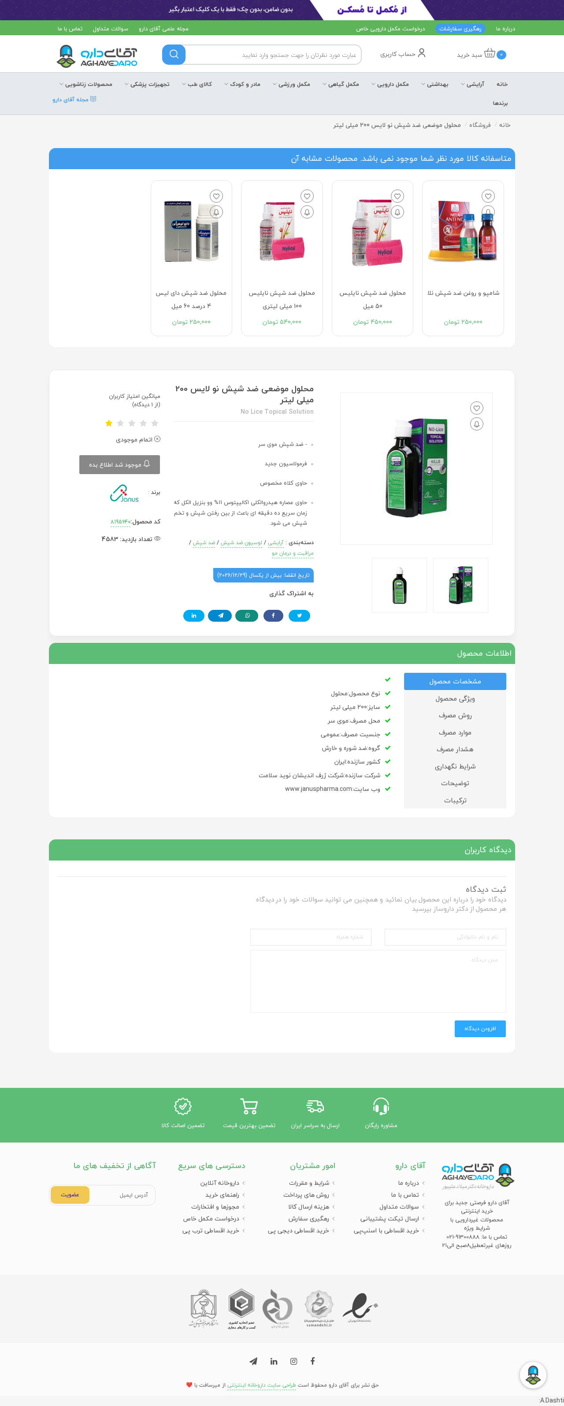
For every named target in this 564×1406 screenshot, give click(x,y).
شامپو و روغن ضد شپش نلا (463, 293)
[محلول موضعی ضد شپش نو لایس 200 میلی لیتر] (460, 585)
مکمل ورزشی (293, 84)
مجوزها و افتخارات (215, 1206)
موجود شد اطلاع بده (116, 464)
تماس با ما (70, 28)
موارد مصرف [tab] (455, 732)
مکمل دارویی (392, 84)
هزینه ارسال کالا (308, 1206)
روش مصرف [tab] (455, 715)
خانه (502, 84)
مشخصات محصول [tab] (455, 681)
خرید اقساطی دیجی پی (298, 1230)
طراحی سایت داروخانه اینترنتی (261, 1385)
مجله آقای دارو (71, 103)
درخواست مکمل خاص (211, 1218)
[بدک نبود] (131, 423)
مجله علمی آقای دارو (164, 28)
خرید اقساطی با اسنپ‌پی (386, 1230)
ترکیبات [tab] (455, 800)
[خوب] (143, 423)
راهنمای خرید (222, 1194)
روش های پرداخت (306, 1194)
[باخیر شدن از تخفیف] (488, 212)
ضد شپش (204, 542)
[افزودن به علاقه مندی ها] (488, 196)
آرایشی (474, 84)
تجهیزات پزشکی (149, 84)
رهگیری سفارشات (460, 28)
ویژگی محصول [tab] (455, 698)
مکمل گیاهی (343, 84)
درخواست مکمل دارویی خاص (390, 28)
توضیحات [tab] (455, 783)
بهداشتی (437, 84)
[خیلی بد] (109, 423)
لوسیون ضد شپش (241, 542)
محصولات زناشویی (87, 84)
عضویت (70, 1194)
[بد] (120, 423)
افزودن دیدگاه (480, 1028)
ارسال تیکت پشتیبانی (389, 1218)
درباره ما (505, 28)
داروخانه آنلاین (219, 1182)
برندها (500, 103)
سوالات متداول (110, 28)
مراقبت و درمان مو (293, 553)
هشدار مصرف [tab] (455, 749)
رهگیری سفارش (309, 1218)
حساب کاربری (398, 53)
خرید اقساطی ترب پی (210, 1230)
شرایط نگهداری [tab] (455, 766)
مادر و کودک (244, 84)
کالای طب (199, 84)
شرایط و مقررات (309, 1182)
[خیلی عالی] (154, 423)
